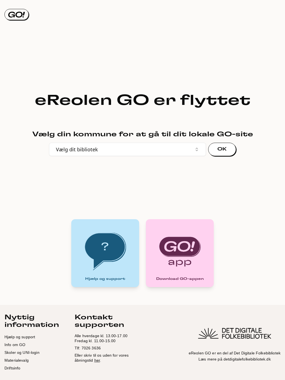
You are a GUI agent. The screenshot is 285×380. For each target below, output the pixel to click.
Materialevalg (16, 360)
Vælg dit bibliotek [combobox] (77, 149)
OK (222, 149)
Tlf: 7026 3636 (88, 348)
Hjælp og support (19, 337)
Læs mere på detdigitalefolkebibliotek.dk (234, 359)
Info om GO (14, 344)
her (97, 360)
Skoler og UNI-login (22, 352)
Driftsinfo (12, 368)
